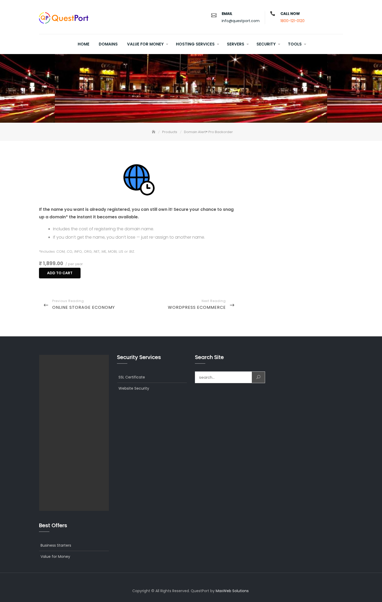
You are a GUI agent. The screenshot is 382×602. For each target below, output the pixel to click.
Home (83, 44)
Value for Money (145, 44)
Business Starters (56, 545)
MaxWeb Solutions (232, 590)
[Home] (154, 131)
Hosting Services (195, 44)
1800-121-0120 (292, 20)
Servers (235, 44)
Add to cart (60, 273)
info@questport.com (241, 20)
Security (266, 44)
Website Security (133, 388)
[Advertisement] (75, 433)
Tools (295, 44)
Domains (108, 44)
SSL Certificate (131, 377)
